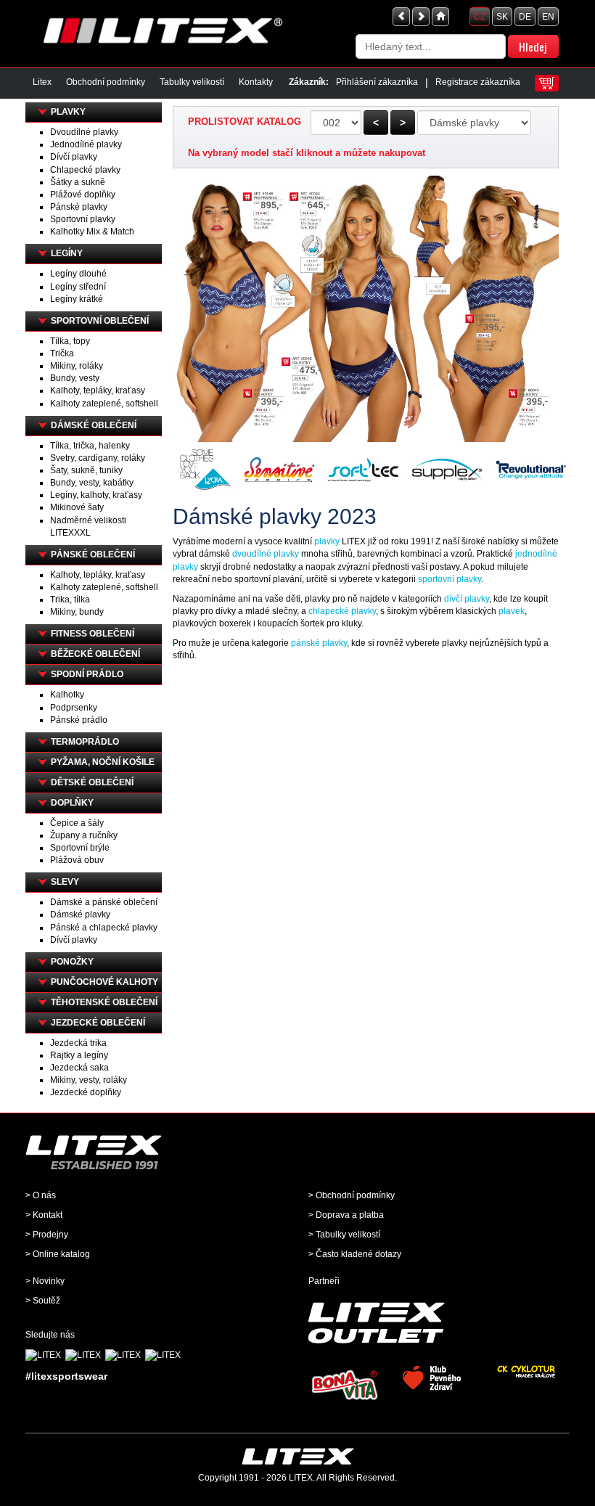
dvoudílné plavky (265, 554)
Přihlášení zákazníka (377, 82)
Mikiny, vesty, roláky (88, 1080)
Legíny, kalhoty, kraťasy (96, 495)
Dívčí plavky (73, 157)
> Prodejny (46, 1234)
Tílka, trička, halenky (90, 446)
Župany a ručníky (84, 835)
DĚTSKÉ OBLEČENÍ (92, 782)
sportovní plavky (449, 579)
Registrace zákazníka (477, 82)
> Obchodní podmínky (351, 1195)
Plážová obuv (77, 860)
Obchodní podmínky (105, 82)
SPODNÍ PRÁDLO (87, 674)
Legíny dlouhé (78, 274)
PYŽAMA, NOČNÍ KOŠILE (103, 762)
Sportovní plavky (82, 219)
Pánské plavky (78, 207)
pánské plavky (319, 643)
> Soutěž (42, 1301)
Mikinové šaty (77, 507)
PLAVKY (68, 112)
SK (502, 17)
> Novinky (45, 1281)
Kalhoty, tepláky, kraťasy (97, 390)
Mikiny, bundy (77, 612)
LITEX (301, 1478)
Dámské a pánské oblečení (103, 902)
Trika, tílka (70, 599)
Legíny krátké (76, 299)
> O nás (40, 1195)
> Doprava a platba (346, 1215)
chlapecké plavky (342, 611)
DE (525, 17)
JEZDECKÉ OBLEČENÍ (98, 1023)
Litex (42, 82)
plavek (511, 611)
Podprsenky (73, 708)
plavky (327, 541)
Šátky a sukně (77, 182)
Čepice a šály (77, 823)
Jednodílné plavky (86, 144)
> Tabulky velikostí (344, 1234)
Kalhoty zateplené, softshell (104, 403)
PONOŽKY (72, 962)
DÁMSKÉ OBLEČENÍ (93, 425)
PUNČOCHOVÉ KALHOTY (104, 982)
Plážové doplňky (82, 194)
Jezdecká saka (79, 1068)
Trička (62, 353)
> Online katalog (57, 1254)
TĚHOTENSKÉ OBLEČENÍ (104, 1002)
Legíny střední (78, 287)
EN (548, 17)
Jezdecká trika (78, 1043)
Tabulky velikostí (192, 82)
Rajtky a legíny (79, 1055)
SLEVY (65, 882)
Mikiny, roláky (76, 366)
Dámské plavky (80, 914)
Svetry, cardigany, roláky (97, 458)
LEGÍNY (67, 253)
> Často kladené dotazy (354, 1254)
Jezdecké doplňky (85, 1092)
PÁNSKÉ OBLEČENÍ (93, 554)
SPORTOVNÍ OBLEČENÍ (100, 321)
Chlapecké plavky (85, 170)
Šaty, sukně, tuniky (86, 470)
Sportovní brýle (80, 848)
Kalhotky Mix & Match (92, 231)
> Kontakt (43, 1215)
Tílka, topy (70, 341)
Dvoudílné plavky (84, 132)
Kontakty (256, 82)
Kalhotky (67, 694)
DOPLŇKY (72, 803)
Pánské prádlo (78, 720)
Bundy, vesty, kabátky (92, 483)
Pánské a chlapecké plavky (103, 927)
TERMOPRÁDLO (85, 742)
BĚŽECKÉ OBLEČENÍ (95, 654)
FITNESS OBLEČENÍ (92, 634)
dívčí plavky (466, 599)
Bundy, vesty (74, 378)
